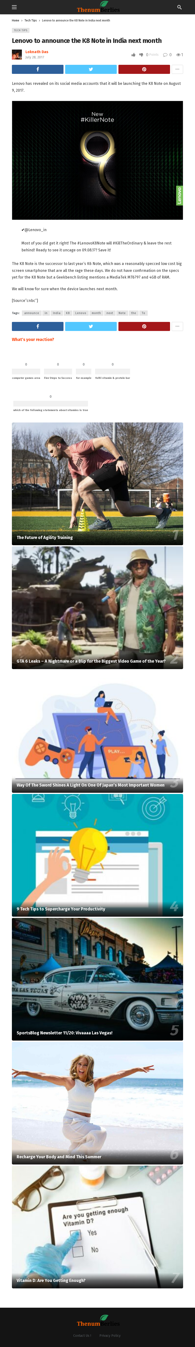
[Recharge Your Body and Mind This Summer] (97, 1103)
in (46, 313)
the (133, 313)
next (110, 313)
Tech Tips (20, 30)
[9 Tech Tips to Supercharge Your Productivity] (97, 855)
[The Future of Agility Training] (97, 483)
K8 (68, 313)
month (96, 313)
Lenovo (80, 313)
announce (31, 313)
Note (122, 313)
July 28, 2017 (34, 57)
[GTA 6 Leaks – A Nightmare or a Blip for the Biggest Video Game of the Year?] (97, 607)
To (143, 313)
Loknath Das (36, 52)
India (57, 313)
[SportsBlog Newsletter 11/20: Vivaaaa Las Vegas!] (97, 979)
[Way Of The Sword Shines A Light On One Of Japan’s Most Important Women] (97, 731)
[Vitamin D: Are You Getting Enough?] (97, 1227)
